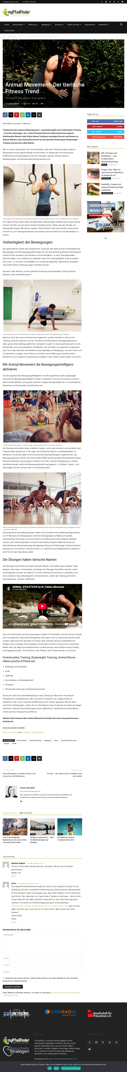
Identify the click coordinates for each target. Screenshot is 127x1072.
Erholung (58, 24)
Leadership (103, 24)
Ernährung (32, 24)
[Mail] (22, 801)
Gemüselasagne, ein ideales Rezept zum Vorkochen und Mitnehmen (19, 774)
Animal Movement (36, 740)
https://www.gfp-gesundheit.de (30, 791)
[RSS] (114, 1)
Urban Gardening (107, 193)
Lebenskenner (90, 24)
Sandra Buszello (14, 104)
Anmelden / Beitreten (29, 2)
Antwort (13, 876)
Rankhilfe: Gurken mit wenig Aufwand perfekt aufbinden (112, 187)
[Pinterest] (110, 1)
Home (6, 24)
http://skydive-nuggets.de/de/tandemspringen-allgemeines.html (39, 906)
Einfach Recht (9, 30)
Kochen (104, 165)
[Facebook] (102, 1)
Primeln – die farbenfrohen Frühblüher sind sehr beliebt (64, 774)
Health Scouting (73, 24)
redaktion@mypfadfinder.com (65, 1059)
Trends (20, 36)
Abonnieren (118, 137)
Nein (56, 1068)
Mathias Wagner (18, 863)
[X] (118, 1)
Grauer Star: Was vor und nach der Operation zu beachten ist (112, 172)
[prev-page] (4, 847)
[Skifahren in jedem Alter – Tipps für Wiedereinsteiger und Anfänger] (42, 826)
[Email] (33, 114)
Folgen (120, 126)
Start (4, 36)
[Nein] (124, 1066)
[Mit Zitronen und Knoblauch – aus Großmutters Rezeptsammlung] (93, 158)
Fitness (56, 740)
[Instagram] (106, 1)
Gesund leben (18, 24)
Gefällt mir (118, 121)
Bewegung (45, 24)
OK (49, 1068)
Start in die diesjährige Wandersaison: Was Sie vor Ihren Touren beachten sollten (15, 839)
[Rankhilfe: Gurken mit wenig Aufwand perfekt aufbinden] (93, 189)
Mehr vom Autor (26, 813)
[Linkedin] (28, 114)
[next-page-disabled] (8, 847)
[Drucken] (39, 114)
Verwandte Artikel (10, 813)
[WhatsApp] (22, 114)
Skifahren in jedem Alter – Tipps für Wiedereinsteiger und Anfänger (42, 839)
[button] (121, 25)
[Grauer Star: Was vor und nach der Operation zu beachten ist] (93, 174)
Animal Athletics (21, 740)
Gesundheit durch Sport (69, 740)
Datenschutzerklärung (71, 1068)
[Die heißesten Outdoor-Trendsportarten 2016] (69, 826)
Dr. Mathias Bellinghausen (32, 732)
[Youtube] (122, 1)
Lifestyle (6, 743)
